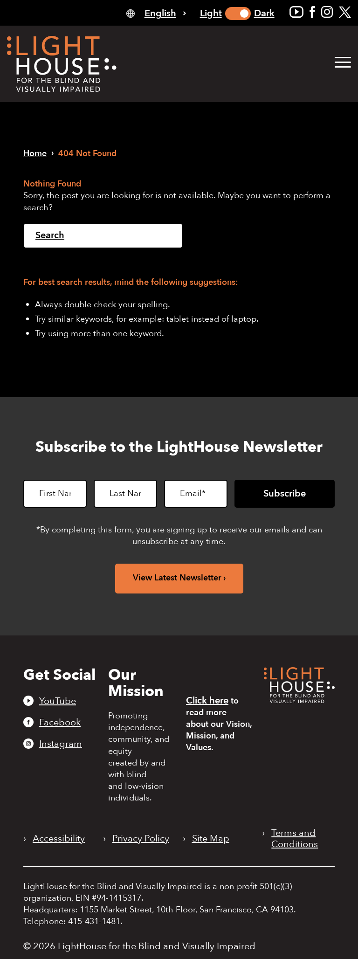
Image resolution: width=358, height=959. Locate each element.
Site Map (210, 838)
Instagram (60, 744)
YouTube (57, 701)
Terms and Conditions (294, 839)
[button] (343, 62)
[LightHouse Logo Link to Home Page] (62, 64)
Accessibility (59, 838)
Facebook (60, 722)
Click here (207, 700)
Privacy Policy (140, 838)
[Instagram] (327, 12)
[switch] (238, 13)
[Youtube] (296, 12)
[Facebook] (312, 12)
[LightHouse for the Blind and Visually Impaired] (299, 700)
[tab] (156, 13)
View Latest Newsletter (177, 578)
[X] (345, 12)
